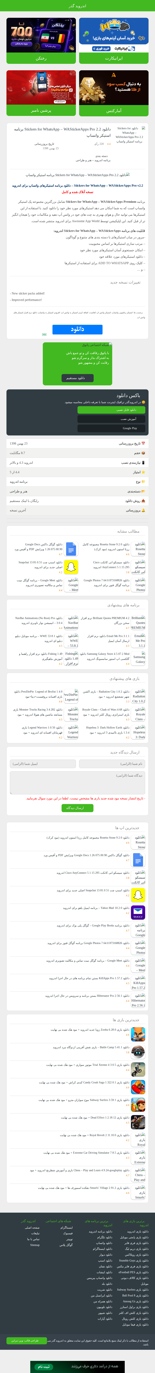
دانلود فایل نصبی (126, 416)
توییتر (69, 1256)
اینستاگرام (67, 1245)
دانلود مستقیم (75, 384)
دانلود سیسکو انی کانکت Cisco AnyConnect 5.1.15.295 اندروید (109, 571)
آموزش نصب (128, 425)
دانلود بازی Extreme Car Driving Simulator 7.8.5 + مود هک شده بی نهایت (83, 1170)
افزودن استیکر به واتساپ (51, 318)
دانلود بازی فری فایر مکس (133, 1283)
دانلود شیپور (105, 1330)
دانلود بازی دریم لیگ (136, 1266)
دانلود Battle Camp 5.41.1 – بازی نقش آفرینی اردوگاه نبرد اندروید (89, 1064)
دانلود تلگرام (105, 1254)
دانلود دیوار (105, 1272)
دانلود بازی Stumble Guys (132, 1277)
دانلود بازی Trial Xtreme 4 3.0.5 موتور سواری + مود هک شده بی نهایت (86, 1082)
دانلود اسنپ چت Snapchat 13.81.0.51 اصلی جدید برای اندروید (38, 571)
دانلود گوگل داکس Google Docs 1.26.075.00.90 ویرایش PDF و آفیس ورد (37, 553)
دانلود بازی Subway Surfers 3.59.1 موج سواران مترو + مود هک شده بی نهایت (81, 1117)
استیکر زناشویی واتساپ (122, 318)
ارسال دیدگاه (75, 825)
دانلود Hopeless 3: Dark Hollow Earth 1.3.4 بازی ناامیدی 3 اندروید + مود (105, 747)
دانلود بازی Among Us (135, 1324)
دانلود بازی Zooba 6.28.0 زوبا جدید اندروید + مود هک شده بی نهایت (87, 1047)
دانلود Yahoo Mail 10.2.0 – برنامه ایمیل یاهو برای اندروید (95, 925)
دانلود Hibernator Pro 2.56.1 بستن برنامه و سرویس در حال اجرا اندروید (86, 1013)
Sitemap (34, 1262)
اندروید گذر (77, 6)
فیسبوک (68, 1250)
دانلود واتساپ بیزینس (99, 1295)
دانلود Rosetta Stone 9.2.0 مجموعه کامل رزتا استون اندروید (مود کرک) (107, 553)
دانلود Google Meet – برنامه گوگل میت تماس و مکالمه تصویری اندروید (86, 978)
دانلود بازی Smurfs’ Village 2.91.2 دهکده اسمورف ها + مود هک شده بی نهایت (81, 1205)
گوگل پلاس (65, 1262)
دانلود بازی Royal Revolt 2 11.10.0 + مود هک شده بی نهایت (92, 1152)
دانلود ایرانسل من (102, 1312)
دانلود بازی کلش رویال (136, 1341)
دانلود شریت (104, 1307)
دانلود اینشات (104, 1289)
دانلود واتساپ (104, 1260)
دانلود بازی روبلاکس (137, 1272)
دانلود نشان (105, 1283)
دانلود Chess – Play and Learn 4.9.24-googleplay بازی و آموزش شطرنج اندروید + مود (76, 1187)
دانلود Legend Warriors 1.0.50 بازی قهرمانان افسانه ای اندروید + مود (40, 747)
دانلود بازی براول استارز (135, 1330)
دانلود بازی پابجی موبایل (134, 1254)
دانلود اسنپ (105, 1277)
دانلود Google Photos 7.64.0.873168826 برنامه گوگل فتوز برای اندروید (105, 591)
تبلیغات (35, 1250)
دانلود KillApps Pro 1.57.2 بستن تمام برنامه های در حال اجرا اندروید (88, 995)
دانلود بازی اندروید (138, 1248)
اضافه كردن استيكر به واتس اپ (76, 318)
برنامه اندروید (103, 160)
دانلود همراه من (103, 1318)
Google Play (128, 434)
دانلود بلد (106, 1301)
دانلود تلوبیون (104, 1324)
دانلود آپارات (105, 1336)
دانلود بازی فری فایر (137, 1260)
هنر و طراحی (84, 160)
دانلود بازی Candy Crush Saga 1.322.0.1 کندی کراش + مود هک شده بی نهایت (81, 1100)
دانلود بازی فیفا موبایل (136, 1347)
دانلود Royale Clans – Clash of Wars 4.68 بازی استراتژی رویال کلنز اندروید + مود (106, 726)
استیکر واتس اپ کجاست (100, 318)
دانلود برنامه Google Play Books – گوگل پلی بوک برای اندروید (91, 942)
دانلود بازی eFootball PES (133, 1289)
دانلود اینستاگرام (102, 1266)
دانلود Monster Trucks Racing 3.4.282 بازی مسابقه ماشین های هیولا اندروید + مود (37, 726)
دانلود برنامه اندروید (100, 1248)
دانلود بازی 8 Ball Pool (135, 1318)
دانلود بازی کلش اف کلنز (135, 1336)
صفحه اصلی (32, 1245)
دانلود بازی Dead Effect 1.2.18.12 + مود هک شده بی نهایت (92, 1135)
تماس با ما (33, 1256)
